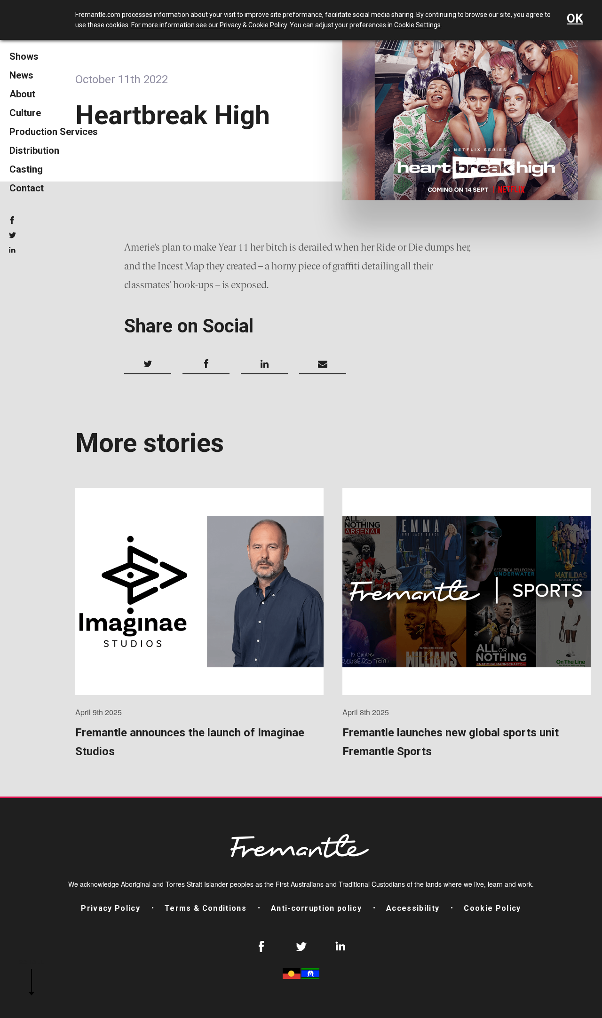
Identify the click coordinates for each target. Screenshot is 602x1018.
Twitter (12, 235)
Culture (25, 112)
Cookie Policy (492, 908)
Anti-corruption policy (316, 908)
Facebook (12, 220)
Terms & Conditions (205, 908)
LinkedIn (12, 250)
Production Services (53, 131)
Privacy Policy (110, 908)
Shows (24, 56)
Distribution (34, 150)
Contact (26, 188)
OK (575, 18)
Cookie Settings (417, 25)
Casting (26, 169)
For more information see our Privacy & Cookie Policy (209, 25)
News (21, 75)
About (22, 94)
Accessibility (412, 908)
